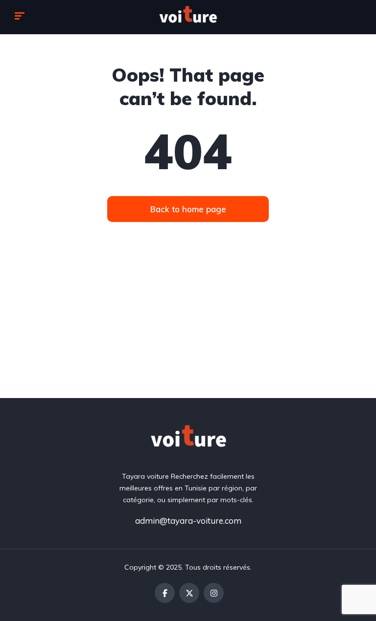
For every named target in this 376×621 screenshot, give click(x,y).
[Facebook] (165, 593)
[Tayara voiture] (188, 17)
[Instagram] (214, 593)
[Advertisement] (188, 324)
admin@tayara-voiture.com (188, 520)
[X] (189, 593)
